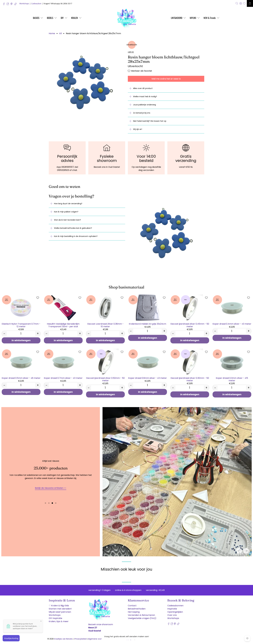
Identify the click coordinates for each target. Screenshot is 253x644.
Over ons (172, 615)
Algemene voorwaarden (99, 639)
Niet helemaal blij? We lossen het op (149, 121)
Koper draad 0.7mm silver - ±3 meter (63, 378)
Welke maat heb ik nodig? (145, 96)
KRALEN (74, 18)
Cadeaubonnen (175, 605)
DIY (62, 18)
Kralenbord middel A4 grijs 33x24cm (147, 323)
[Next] (246, 551)
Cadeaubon (36, 3)
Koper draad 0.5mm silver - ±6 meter (21, 378)
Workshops (24, 3)
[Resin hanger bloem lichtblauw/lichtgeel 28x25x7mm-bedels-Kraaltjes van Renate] (87, 79)
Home (52, 33)
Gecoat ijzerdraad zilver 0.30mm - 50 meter (190, 379)
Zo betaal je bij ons (141, 113)
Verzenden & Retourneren (141, 615)
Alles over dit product (143, 88)
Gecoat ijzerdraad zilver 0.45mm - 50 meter (189, 325)
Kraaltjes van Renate (63, 639)
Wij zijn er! (137, 129)
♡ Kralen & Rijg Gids (59, 605)
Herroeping (134, 611)
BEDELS (50, 18)
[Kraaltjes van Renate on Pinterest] (12, 4)
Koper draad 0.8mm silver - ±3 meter (147, 378)
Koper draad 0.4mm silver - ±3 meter (232, 323)
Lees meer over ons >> (50, 493)
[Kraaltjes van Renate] (126, 18)
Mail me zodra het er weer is (166, 78)
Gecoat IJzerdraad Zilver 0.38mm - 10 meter (105, 325)
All (60, 33)
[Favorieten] (244, 3)
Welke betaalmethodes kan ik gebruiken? (73, 228)
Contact (132, 605)
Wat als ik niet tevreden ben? (67, 220)
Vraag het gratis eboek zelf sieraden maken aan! (126, 636)
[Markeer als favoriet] (38, 298)
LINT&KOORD (176, 18)
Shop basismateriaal (126, 287)
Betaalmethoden (136, 608)
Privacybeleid (80, 639)
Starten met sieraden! (60, 608)
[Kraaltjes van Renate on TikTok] (16, 4)
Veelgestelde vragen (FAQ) (142, 618)
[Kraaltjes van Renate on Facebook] (4, 4)
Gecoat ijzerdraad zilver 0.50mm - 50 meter (105, 379)
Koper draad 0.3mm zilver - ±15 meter (232, 379)
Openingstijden (175, 611)
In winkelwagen (21, 340)
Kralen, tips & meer (59, 621)
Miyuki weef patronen (60, 611)
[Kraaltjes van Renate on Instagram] (8, 4)
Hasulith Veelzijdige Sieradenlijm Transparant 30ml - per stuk (63, 325)
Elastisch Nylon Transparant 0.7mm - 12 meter (21, 325)
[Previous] (239, 551)
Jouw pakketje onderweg (144, 104)
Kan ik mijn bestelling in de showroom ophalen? (76, 236)
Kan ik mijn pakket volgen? (66, 211)
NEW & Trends (210, 18)
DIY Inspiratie (55, 618)
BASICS (36, 18)
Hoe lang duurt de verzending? (68, 203)
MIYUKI (193, 18)
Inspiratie (172, 608)
